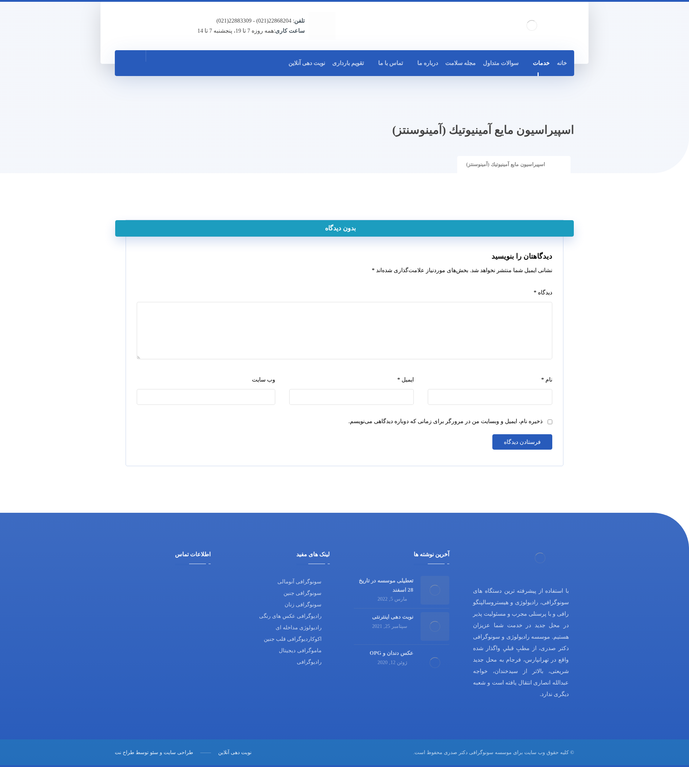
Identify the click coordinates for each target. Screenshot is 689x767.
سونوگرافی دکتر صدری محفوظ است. (453, 752)
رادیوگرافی (309, 662)
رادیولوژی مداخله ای (299, 627)
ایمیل (405, 380)
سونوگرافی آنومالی (299, 581)
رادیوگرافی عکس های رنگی (290, 616)
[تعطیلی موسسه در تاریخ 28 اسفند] (435, 590)
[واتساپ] (161, 63)
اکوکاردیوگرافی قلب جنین (293, 639)
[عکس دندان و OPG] (435, 662)
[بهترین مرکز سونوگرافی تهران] (532, 25)
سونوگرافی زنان (303, 604)
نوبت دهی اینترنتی (392, 617)
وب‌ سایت (263, 380)
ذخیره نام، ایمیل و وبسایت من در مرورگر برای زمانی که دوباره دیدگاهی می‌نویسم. (445, 421)
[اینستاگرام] (177, 63)
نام (546, 380)
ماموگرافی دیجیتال (300, 650)
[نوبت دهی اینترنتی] (435, 626)
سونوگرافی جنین (302, 593)
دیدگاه (543, 292)
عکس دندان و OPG (391, 653)
